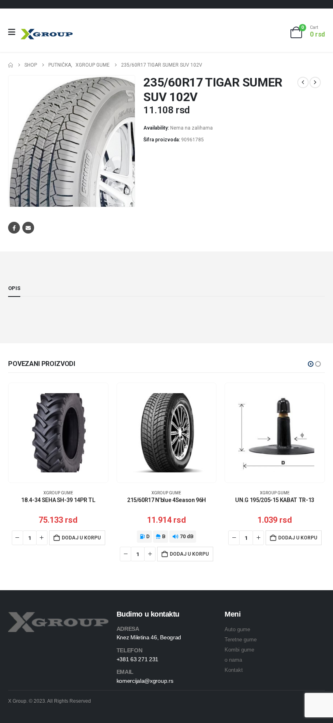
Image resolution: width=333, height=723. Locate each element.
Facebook (14, 228)
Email (28, 228)
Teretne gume (241, 639)
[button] (310, 364)
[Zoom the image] (58, 617)
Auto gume (237, 629)
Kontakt (234, 670)
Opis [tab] (14, 288)
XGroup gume (58, 493)
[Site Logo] (47, 34)
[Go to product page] (58, 432)
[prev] (303, 82)
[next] (315, 82)
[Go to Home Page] (10, 65)
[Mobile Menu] (14, 32)
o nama (233, 660)
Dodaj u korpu (81, 538)
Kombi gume (239, 650)
